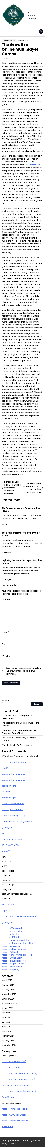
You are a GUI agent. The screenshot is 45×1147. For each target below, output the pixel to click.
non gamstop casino (12, 839)
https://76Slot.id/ (10, 952)
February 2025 (8, 1036)
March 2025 (7, 1031)
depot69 (6, 910)
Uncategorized (9, 41)
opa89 (5, 768)
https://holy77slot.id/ (12, 966)
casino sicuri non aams (13, 803)
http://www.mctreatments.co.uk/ (18, 1079)
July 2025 (6, 1012)
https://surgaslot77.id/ (13, 963)
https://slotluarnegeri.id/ (14, 949)
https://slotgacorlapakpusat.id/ (17, 943)
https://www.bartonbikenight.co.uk (19, 1091)
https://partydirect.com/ (14, 762)
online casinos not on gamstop (17, 821)
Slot (4, 833)
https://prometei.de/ (12, 809)
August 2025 (7, 1008)
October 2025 (8, 999)
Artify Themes (9, 1143)
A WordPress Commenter (14, 756)
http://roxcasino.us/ (12, 1067)
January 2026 (8, 989)
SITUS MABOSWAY (10, 845)
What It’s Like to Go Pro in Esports (17, 745)
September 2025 (9, 1003)
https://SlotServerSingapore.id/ (17, 955)
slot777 (5, 857)
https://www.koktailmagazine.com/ (19, 916)
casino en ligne (9, 785)
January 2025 (8, 1040)
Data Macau (8, 1097)
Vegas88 (6, 851)
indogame (6, 889)
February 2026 (8, 985)
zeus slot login (8, 884)
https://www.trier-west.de (15, 1114)
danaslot (6, 875)
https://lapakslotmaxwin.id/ (15, 940)
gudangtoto (7, 827)
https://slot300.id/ (11, 937)
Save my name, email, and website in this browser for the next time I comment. (24, 671)
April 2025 (6, 1026)
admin (5, 58)
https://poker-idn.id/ (12, 934)
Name (5, 632)
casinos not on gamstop (14, 815)
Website (6, 656)
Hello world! (34, 756)
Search (5, 700)
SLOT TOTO (7, 861)
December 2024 (9, 1045)
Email (5, 644)
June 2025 (6, 1017)
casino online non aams (13, 774)
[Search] (41, 31)
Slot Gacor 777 (9, 904)
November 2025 (9, 994)
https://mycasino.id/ (12, 957)
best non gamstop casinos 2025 (17, 894)
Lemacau (6, 880)
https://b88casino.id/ (12, 928)
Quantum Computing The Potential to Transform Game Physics (19, 731)
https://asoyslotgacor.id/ (14, 960)
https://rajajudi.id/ (10, 969)
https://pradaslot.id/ (12, 931)
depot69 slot (8, 871)
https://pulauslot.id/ (12, 946)
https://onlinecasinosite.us (15, 1108)
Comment (7, 599)
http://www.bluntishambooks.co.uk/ (19, 1073)
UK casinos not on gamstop (15, 1085)
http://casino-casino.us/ (14, 1061)
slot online (7, 791)
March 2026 (7, 980)
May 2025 (6, 1022)
